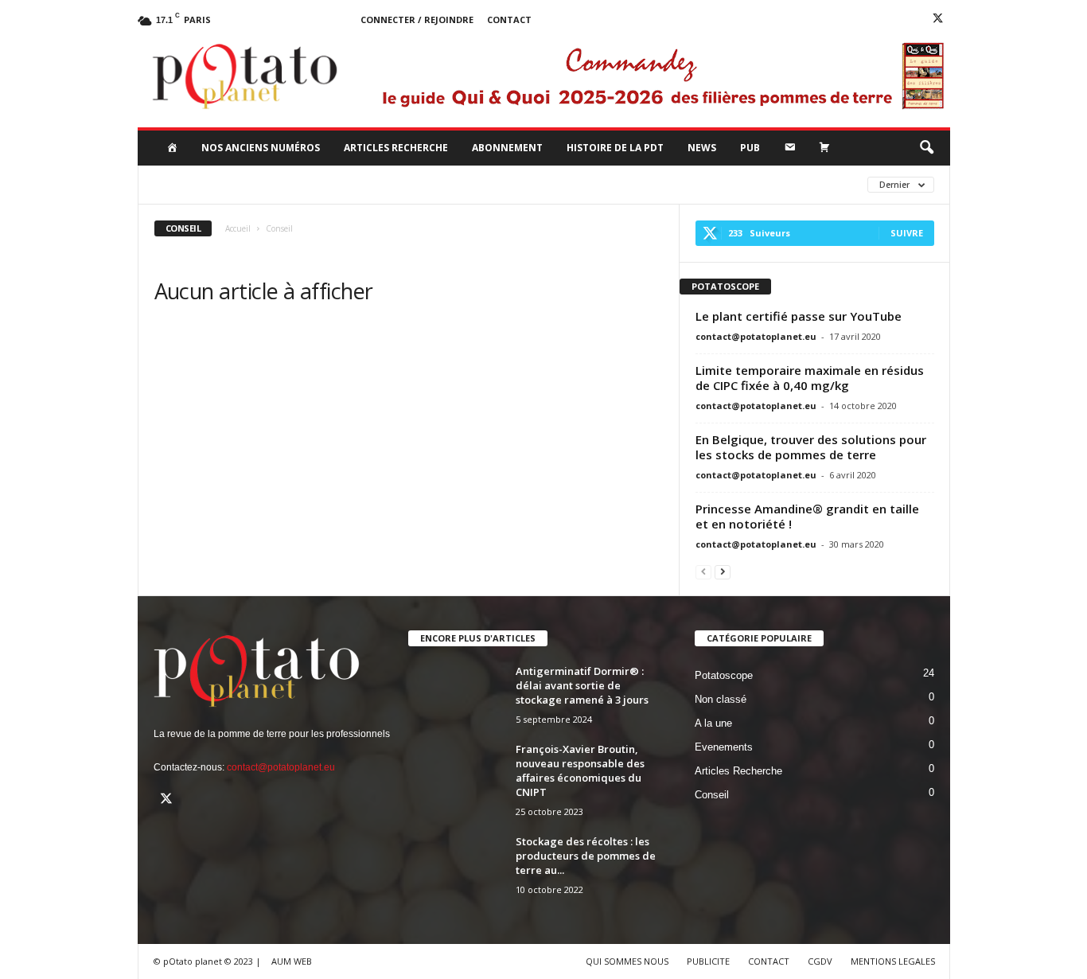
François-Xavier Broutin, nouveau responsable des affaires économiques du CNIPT (580, 770)
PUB (750, 147)
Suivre (906, 233)
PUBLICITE (708, 961)
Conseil (365, 184)
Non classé (521, 184)
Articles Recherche (272, 184)
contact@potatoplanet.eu (755, 336)
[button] (926, 148)
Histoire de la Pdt (615, 147)
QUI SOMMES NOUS (627, 961)
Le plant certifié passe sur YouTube (798, 316)
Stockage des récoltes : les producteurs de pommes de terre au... (586, 855)
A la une (178, 184)
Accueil (238, 228)
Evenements (439, 184)
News (702, 147)
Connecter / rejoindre (416, 19)
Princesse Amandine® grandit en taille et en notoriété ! (807, 516)
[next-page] (723, 572)
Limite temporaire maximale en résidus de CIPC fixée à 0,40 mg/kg (809, 377)
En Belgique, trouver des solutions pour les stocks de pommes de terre (810, 446)
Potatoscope (608, 184)
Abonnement (507, 147)
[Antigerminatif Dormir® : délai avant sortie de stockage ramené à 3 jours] (464, 694)
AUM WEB (291, 961)
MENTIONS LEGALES (893, 961)
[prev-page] (703, 572)
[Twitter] (938, 20)
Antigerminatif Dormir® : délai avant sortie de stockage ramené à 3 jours (582, 685)
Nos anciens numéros (260, 147)
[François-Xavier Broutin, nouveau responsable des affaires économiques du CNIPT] (464, 772)
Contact (509, 19)
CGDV (820, 961)
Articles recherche (396, 147)
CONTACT (768, 961)
